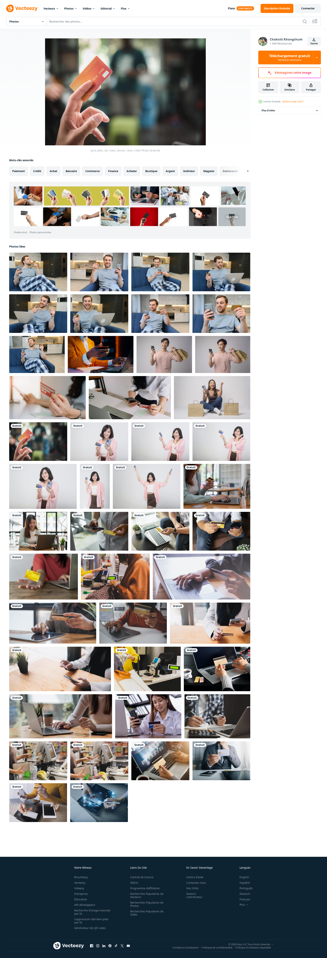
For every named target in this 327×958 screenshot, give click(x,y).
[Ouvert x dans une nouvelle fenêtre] (122, 945)
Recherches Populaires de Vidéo (146, 912)
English (244, 877)
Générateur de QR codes (90, 928)
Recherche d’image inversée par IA (92, 912)
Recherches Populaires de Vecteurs (146, 895)
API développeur (84, 905)
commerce (92, 171)
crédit (37, 171)
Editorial (106, 8)
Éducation (80, 899)
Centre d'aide (194, 877)
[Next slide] (244, 171)
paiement (18, 171)
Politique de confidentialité (217, 947)
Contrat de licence (141, 877)
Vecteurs (49, 8)
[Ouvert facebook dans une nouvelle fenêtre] (91, 945)
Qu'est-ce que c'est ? (293, 101)
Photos (68, 8)
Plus (123, 8)
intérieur (189, 171)
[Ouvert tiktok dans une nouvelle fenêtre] (116, 945)
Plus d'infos (268, 110)
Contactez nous (196, 882)
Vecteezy (79, 882)
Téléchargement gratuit (289, 57)
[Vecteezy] (21, 8)
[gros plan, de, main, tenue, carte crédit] (38, 441)
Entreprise (81, 894)
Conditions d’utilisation (185, 947)
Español (245, 882)
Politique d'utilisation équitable (253, 947)
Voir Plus (232, 216)
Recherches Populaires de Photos (146, 904)
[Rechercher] (304, 21)
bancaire (71, 171)
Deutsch (245, 894)
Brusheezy (81, 877)
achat (53, 171)
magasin (208, 171)
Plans (231, 8)
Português (246, 888)
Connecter (308, 8)
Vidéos (87, 8)
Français (245, 899)
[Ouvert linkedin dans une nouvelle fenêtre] (103, 945)
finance (113, 171)
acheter (132, 171)
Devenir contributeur (194, 895)
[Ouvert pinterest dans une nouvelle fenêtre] (109, 945)
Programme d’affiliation (145, 888)
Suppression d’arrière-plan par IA (91, 920)
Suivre (314, 43)
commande (230, 171)
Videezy (79, 888)
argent (170, 171)
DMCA (134, 882)
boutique (151, 171)
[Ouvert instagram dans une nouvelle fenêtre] (97, 945)
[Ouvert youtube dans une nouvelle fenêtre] (128, 945)
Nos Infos (192, 888)
